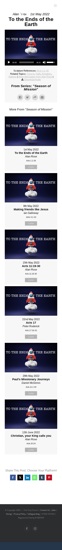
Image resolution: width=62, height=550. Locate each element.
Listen (31, 167)
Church (30, 73)
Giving (9, 514)
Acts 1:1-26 (43, 70)
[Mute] (44, 62)
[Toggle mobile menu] (55, 5)
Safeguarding (34, 514)
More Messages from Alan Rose (35, 76)
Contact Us (45, 510)
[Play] (8, 62)
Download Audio (32, 79)
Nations (13, 76)
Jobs (54, 510)
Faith (38, 73)
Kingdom (46, 73)
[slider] (26, 62)
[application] (31, 62)
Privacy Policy (20, 514)
